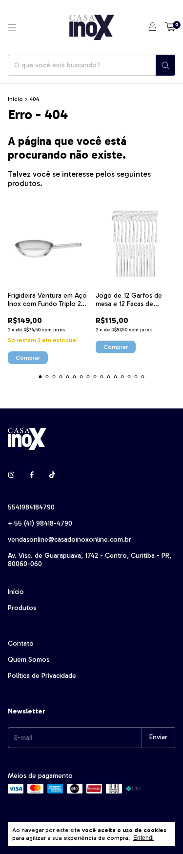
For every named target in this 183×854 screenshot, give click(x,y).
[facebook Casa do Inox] (31, 475)
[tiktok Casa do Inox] (52, 475)
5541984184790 (31, 507)
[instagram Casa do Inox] (11, 475)
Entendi (143, 837)
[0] (170, 27)
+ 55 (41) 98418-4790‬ (40, 523)
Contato (21, 643)
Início (15, 99)
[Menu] (12, 27)
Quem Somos (28, 659)
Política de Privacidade (42, 675)
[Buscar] (165, 65)
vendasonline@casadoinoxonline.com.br (69, 539)
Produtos (22, 608)
